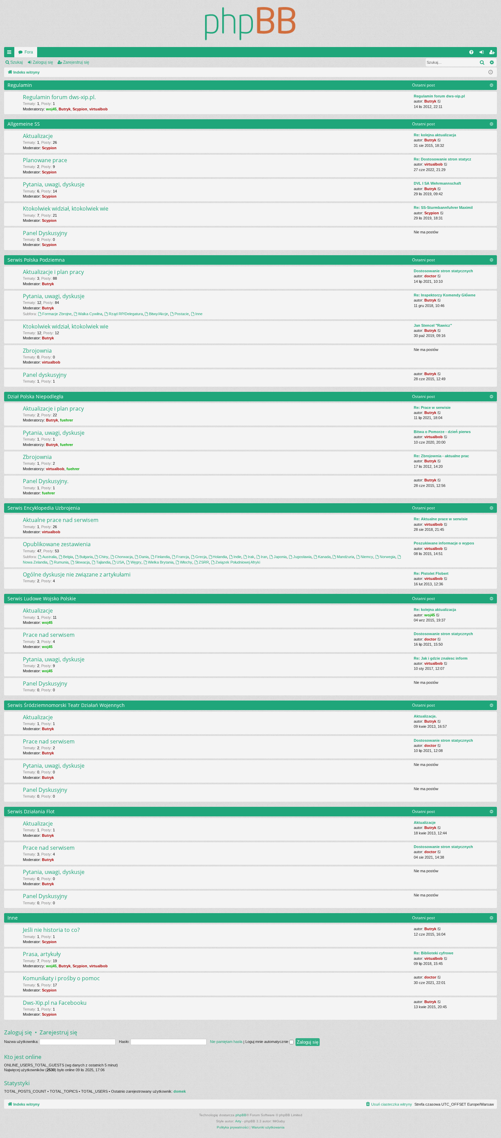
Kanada (324, 557)
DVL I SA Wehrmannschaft (437, 183)
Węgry (136, 562)
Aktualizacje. (425, 716)
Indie (237, 557)
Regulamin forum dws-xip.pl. (59, 97)
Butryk (65, 109)
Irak (251, 557)
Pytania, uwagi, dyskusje (54, 184)
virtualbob (98, 109)
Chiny (103, 557)
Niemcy (367, 557)
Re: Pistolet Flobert (431, 573)
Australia (49, 557)
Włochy (186, 562)
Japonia (280, 557)
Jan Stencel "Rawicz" (433, 325)
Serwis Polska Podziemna (36, 260)
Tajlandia (103, 562)
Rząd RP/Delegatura (126, 314)
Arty (238, 1121)
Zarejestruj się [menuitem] (493, 53)
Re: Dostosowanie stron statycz (442, 159)
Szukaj (16, 62)
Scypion (80, 109)
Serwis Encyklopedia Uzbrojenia (43, 508)
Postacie (181, 314)
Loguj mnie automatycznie (267, 1042)
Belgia (68, 557)
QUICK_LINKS (10, 53)
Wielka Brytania (160, 562)
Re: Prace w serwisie (432, 407)
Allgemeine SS (23, 124)
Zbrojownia (37, 350)
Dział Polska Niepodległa (35, 396)
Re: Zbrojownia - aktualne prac (441, 456)
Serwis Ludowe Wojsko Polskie (41, 598)
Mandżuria (345, 557)
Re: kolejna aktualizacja (435, 135)
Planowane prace (45, 160)
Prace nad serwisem (49, 635)
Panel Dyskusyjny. (46, 481)
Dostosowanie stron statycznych (443, 271)
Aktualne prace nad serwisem (60, 520)
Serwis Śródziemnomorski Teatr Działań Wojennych (66, 705)
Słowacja (82, 562)
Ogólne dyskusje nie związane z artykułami (77, 574)
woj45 (51, 109)
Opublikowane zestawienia (57, 544)
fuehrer (66, 420)
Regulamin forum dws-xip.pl (439, 96)
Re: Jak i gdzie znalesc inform (441, 658)
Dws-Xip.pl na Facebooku (55, 1002)
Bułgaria (86, 557)
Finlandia (162, 557)
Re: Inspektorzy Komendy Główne (444, 295)
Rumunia (61, 562)
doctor (430, 276)
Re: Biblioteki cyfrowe (433, 953)
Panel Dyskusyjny (45, 233)
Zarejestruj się (76, 62)
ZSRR (204, 562)
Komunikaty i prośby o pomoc (61, 978)
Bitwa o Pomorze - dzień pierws (442, 432)
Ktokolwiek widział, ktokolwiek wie (65, 208)
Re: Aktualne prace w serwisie (441, 519)
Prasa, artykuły (42, 954)
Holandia (220, 557)
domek (179, 1091)
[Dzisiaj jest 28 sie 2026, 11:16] (490, 72)
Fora (29, 52)
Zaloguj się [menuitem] (483, 53)
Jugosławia (302, 557)
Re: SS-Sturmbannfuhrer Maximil (443, 207)
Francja (182, 557)
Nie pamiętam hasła (226, 1042)
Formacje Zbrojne (57, 314)
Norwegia (387, 557)
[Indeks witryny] (250, 23)
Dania (144, 557)
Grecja (201, 557)
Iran (264, 557)
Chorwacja (124, 557)
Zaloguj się (43, 62)
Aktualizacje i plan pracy (53, 272)
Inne (198, 314)
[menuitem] (471, 52)
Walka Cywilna (90, 314)
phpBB (241, 1115)
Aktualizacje (38, 136)
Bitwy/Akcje (158, 314)
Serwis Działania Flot (31, 811)
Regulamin (19, 85)
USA (120, 562)
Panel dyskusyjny (44, 375)
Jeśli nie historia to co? (51, 930)
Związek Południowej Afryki (237, 562)
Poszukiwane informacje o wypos (444, 543)
